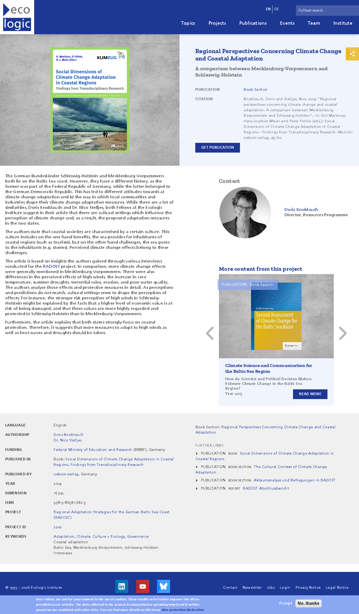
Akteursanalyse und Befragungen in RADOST (295, 480)
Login (285, 588)
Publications (253, 23)
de (276, 9)
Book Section (256, 90)
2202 (57, 527)
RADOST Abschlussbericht (266, 488)
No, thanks (308, 603)
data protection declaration (183, 610)
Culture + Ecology (109, 536)
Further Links (209, 445)
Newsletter (252, 588)
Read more (310, 394)
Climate (83, 536)
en (268, 9)
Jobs (271, 588)
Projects (217, 23)
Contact (230, 588)
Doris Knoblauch (69, 435)
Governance (138, 536)
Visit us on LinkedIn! (121, 586)
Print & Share (352, 54)
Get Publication (217, 147)
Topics (188, 23)
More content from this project (260, 268)
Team (314, 23)
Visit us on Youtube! (142, 586)
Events (287, 23)
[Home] (17, 17)
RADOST (52, 267)
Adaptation (64, 536)
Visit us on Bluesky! (163, 586)
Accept (285, 603)
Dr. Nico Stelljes (67, 440)
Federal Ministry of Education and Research (93, 450)
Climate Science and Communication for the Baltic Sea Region (268, 368)
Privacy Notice (308, 588)
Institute (342, 23)
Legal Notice (337, 588)
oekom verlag (66, 474)
